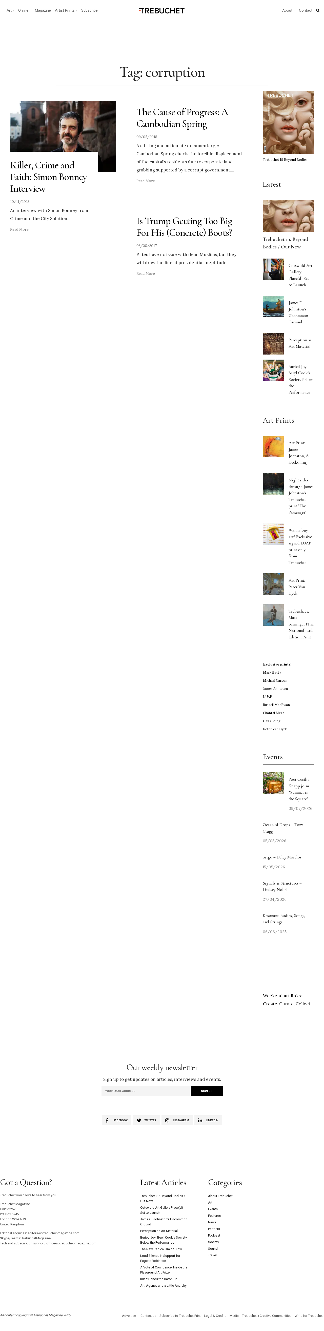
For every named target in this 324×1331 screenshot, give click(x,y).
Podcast (214, 1235)
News (212, 1222)
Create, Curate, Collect (286, 1004)
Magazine (43, 10)
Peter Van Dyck (275, 729)
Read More (19, 229)
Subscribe (89, 10)
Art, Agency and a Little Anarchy (163, 1285)
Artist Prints (65, 10)
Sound (213, 1248)
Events (213, 1209)
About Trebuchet (220, 1196)
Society (213, 1242)
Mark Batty (272, 672)
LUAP (267, 697)
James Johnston (275, 689)
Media (234, 1316)
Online (23, 10)
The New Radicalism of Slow (161, 1249)
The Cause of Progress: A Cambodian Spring (182, 118)
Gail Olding (271, 721)
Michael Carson (275, 680)
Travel (212, 1255)
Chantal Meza (273, 713)
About (287, 10)
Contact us (148, 1316)
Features (214, 1216)
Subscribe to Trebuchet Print (180, 1316)
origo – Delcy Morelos (282, 857)
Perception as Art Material (159, 1231)
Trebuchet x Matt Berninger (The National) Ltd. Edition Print (301, 624)
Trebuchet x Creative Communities (266, 1316)
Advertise (129, 1316)
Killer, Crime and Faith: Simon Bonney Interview (48, 176)
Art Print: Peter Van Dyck (297, 587)
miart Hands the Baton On (158, 1279)
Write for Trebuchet (309, 1316)
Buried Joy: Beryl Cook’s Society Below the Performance (301, 379)
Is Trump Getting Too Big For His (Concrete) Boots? (184, 227)
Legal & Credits (215, 1316)
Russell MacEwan (276, 705)
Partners (214, 1229)
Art (9, 10)
